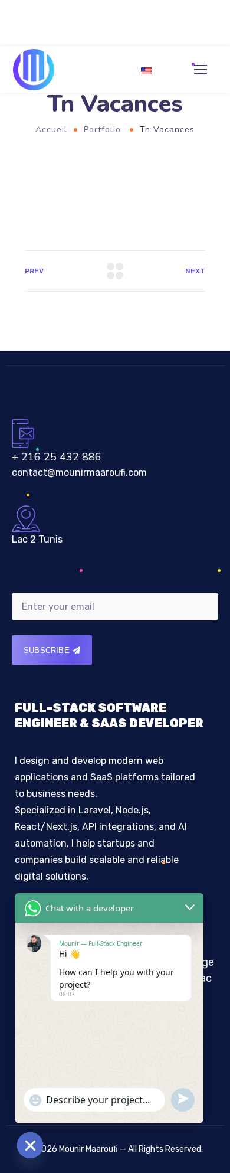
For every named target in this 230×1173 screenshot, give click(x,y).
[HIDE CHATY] (30, 1145)
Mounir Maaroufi (88, 1149)
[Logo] (33, 69)
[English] (151, 75)
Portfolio (102, 129)
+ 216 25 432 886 (56, 457)
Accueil (51, 129)
